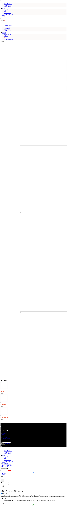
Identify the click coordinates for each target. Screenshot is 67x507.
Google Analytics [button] (3, 498)
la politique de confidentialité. (7, 443)
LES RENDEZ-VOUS (5, 454)
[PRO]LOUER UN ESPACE (5, 463)
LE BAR (3, 25)
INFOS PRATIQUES (4, 455)
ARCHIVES (3, 462)
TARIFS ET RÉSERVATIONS (7, 456)
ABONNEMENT (6, 25)
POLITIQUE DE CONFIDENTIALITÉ (6, 438)
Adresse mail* (2, 442)
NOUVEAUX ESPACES (7, 450)
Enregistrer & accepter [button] (4, 501)
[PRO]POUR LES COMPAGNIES (5, 437)
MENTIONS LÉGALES (5, 466)
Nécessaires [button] (2, 486)
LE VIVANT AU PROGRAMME (8, 451)
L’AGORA (5, 458)
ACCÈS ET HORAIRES (4, 433)
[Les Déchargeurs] (3, 18)
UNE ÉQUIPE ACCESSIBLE (7, 452)
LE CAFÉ (3, 474)
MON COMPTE (10, 25)
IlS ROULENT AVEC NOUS (7, 453)
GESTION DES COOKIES (4, 439)
